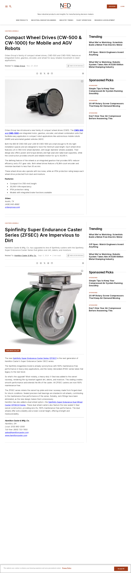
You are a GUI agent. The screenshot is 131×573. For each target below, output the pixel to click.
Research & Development (105, 20)
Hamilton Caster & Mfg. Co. (25, 255)
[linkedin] (41, 73)
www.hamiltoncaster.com (16, 435)
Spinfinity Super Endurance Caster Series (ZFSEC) (35, 358)
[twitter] (44, 73)
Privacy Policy (66, 568)
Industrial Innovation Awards (43, 20)
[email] (52, 73)
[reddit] (48, 73)
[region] (65, 569)
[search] (10, 6)
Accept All (121, 569)
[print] (83, 73)
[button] (6, 6)
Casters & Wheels (12, 31)
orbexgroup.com (12, 207)
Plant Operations (84, 20)
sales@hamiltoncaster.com (17, 432)
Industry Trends (66, 20)
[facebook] (37, 73)
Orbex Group (19, 66)
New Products (22, 20)
